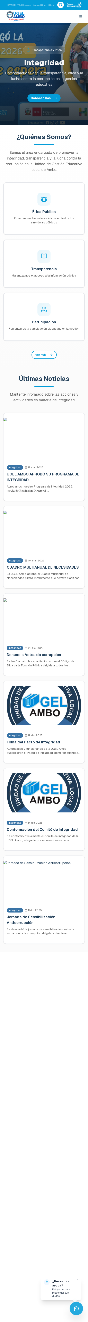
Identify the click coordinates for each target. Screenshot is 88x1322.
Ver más (40, 355)
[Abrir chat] (76, 1310)
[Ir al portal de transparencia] (74, 5)
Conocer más (41, 98)
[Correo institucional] (60, 5)
